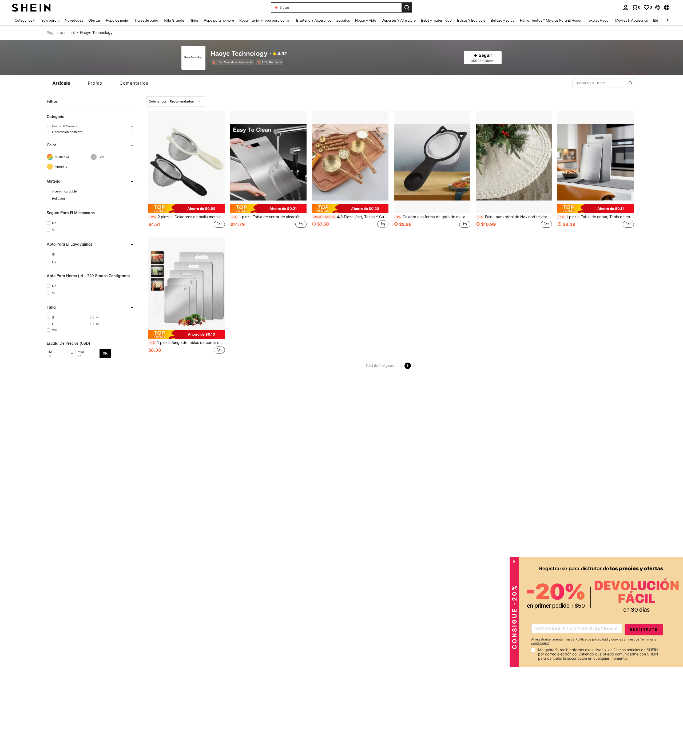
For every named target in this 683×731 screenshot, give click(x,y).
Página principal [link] (61, 32)
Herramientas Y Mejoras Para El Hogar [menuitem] (551, 20)
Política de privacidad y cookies (599, 639)
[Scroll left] (661, 20)
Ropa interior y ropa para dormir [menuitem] (265, 20)
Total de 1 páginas (380, 366)
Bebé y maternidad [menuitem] (436, 20)
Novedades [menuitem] (74, 20)
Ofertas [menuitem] (94, 20)
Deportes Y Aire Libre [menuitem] (399, 20)
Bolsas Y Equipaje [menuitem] (471, 20)
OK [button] (105, 353)
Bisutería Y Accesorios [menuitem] (313, 20)
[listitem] (233, 62)
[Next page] (414, 366)
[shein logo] (31, 7)
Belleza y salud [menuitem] (503, 20)
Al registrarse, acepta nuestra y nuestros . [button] (593, 641)
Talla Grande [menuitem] (173, 20)
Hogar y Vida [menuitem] (365, 20)
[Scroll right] (667, 20)
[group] (90, 126)
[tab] (62, 83)
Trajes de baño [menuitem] (146, 20)
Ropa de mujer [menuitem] (117, 20)
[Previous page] (401, 366)
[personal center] (625, 7)
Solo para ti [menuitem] (50, 20)
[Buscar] (407, 7)
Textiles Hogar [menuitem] (598, 20)
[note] (186, 208)
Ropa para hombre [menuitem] (219, 20)
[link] (636, 7)
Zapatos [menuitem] (343, 20)
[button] (657, 7)
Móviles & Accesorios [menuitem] (631, 20)
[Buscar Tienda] (630, 83)
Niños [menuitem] (193, 20)
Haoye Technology (239, 53)
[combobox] (175, 101)
